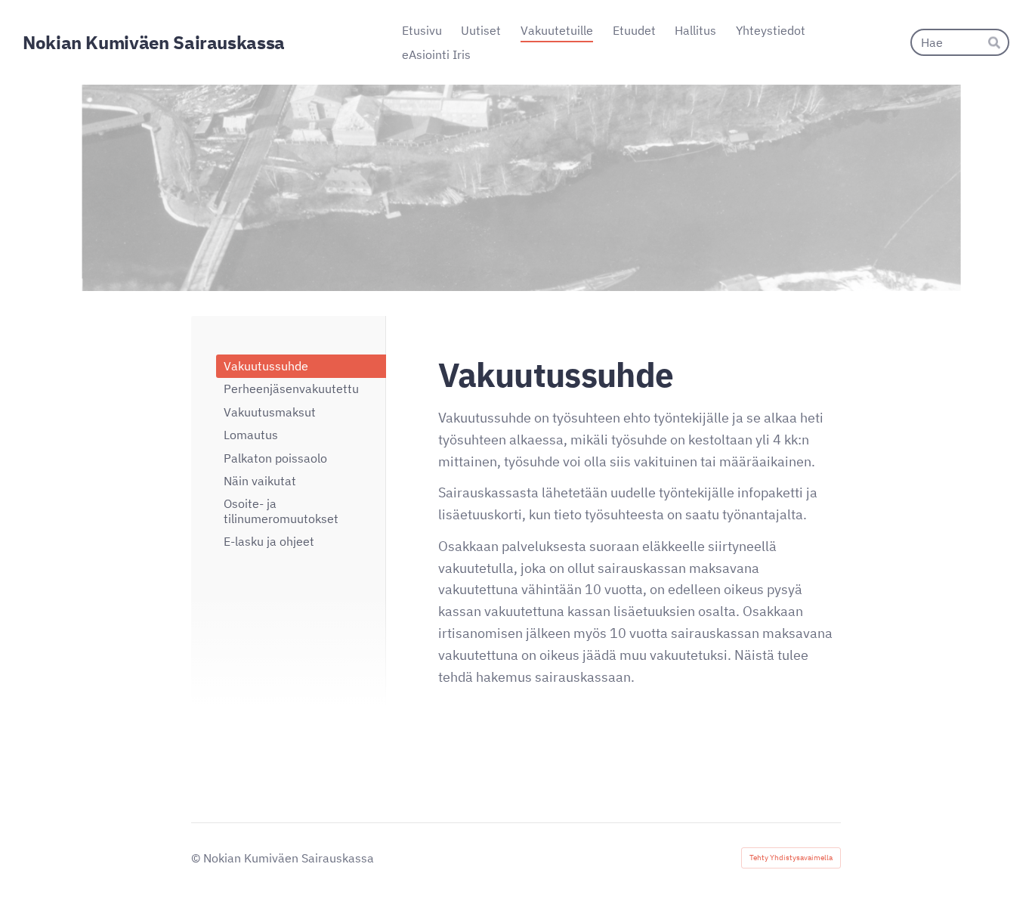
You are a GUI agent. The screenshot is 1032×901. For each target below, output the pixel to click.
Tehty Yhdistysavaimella (791, 857)
